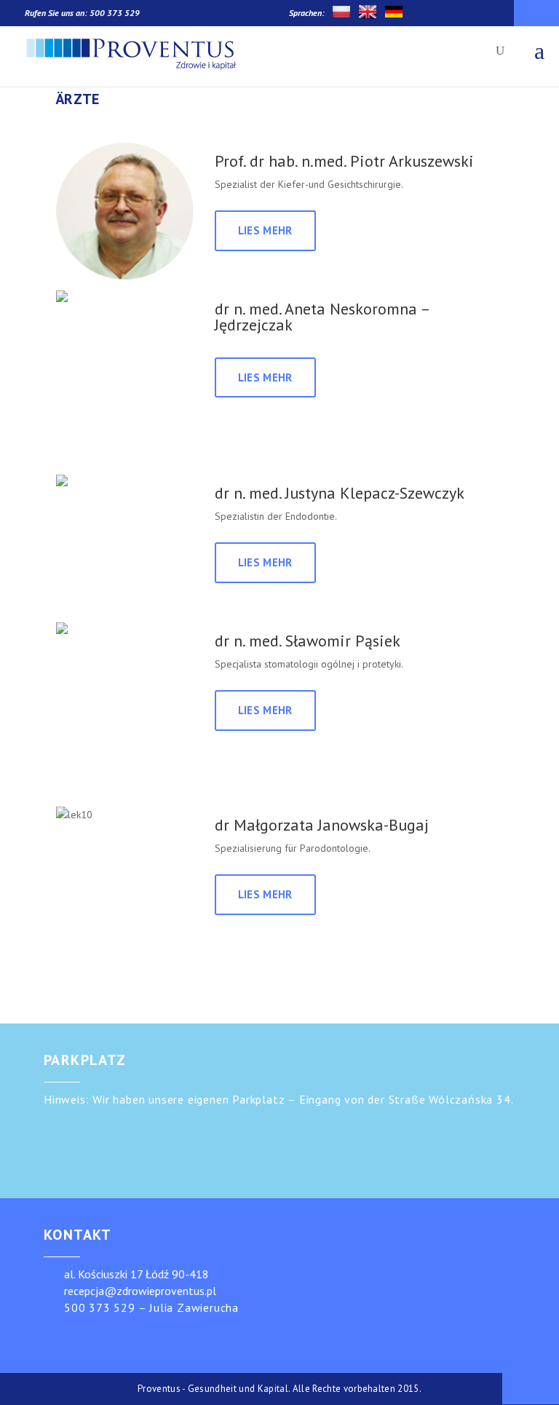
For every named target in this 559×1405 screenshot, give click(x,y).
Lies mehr (265, 230)
